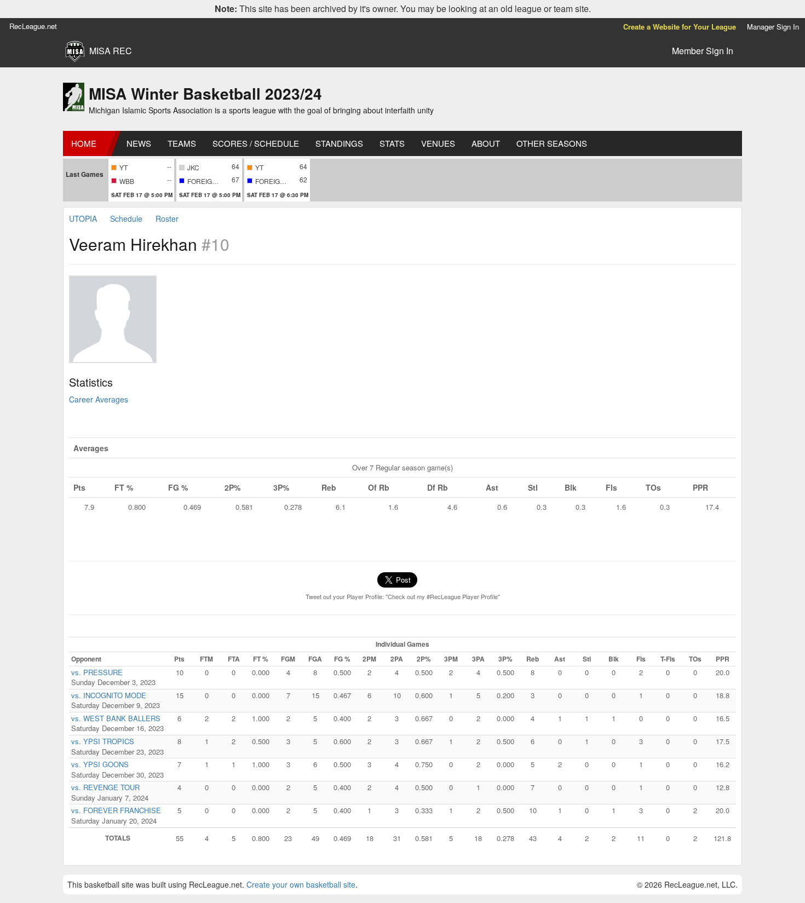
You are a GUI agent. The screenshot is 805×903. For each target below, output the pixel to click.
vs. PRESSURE (97, 672)
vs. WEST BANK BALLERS (115, 718)
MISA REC (110, 51)
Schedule (126, 218)
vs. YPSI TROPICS (102, 741)
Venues (438, 143)
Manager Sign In (773, 26)
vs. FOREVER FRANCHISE (116, 810)
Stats (392, 143)
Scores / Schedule (255, 143)
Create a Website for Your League (679, 26)
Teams (182, 143)
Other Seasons (551, 143)
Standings (339, 143)
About (486, 143)
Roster (167, 218)
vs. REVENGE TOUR (105, 787)
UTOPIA (83, 218)
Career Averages (98, 399)
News (139, 143)
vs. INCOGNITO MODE (108, 695)
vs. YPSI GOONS (100, 764)
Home (83, 143)
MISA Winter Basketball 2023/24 (205, 93)
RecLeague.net (33, 26)
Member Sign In (702, 50)
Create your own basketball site (300, 884)
